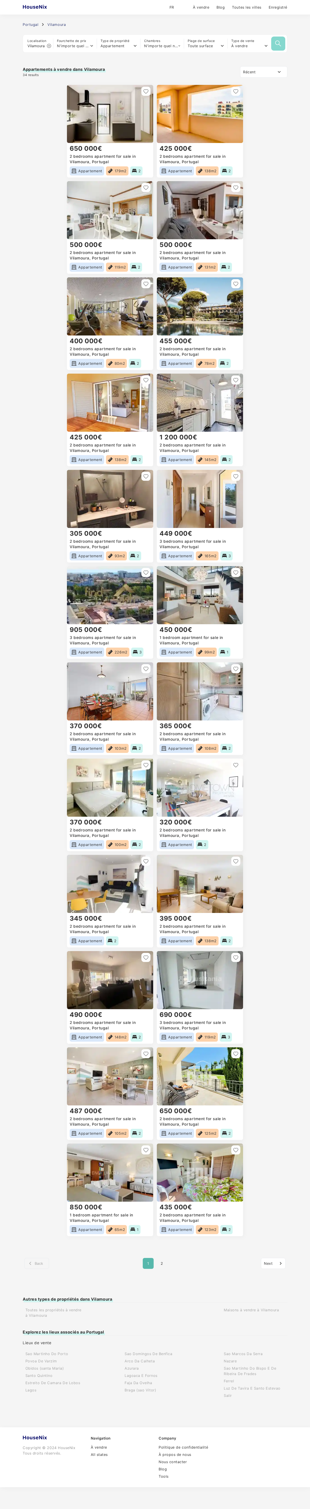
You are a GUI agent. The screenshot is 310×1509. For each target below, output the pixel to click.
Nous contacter (173, 1462)
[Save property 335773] (145, 283)
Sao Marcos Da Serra (243, 1353)
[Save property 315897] (235, 861)
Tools (164, 1476)
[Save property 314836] (145, 1053)
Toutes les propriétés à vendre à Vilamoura (53, 1313)
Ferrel (229, 1381)
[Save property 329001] (235, 572)
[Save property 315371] (145, 957)
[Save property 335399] (235, 283)
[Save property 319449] (145, 764)
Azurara (132, 1368)
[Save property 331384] (235, 380)
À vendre (201, 7)
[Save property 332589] (145, 380)
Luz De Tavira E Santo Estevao (252, 1388)
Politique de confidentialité (183, 1447)
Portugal (30, 24)
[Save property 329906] (145, 572)
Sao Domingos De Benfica (148, 1353)
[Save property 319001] (235, 764)
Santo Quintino (39, 1375)
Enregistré (278, 7)
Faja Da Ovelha (138, 1383)
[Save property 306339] (145, 1149)
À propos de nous (175, 1454)
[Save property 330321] (235, 476)
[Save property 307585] (235, 1053)
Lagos (31, 1390)
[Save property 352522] (145, 187)
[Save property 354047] (145, 91)
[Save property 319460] (235, 668)
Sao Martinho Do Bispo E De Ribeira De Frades (250, 1371)
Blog (221, 7)
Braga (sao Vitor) (140, 1390)
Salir (228, 1395)
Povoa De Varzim (41, 1361)
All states (99, 1454)
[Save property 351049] (235, 187)
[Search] (278, 44)
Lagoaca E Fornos (141, 1375)
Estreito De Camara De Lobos (52, 1383)
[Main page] (44, 7)
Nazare (230, 1361)
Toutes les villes (246, 7)
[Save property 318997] (145, 861)
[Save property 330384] (145, 476)
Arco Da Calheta (140, 1361)
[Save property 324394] (145, 668)
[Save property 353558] (235, 91)
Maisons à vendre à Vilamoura (251, 1310)
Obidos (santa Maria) (44, 1368)
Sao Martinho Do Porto (46, 1353)
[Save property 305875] (235, 1149)
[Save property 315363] (235, 957)
